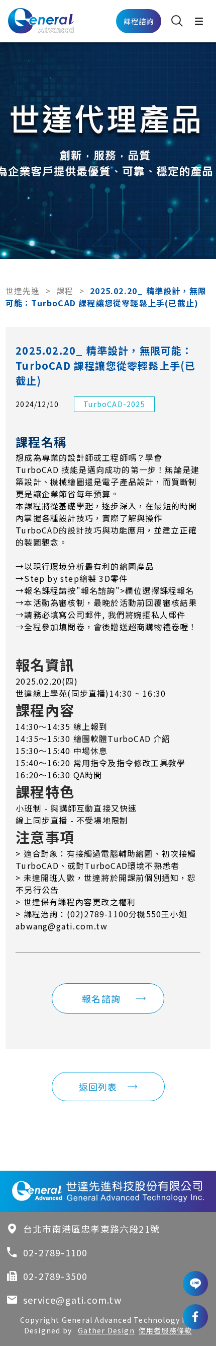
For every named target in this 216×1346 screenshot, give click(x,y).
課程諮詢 (139, 21)
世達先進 (23, 291)
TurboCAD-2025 (114, 404)
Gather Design (106, 1330)
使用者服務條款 (165, 1330)
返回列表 (98, 1086)
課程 (64, 291)
